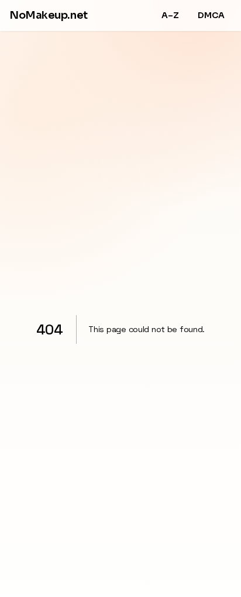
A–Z (170, 15)
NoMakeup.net (48, 15)
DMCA (211, 15)
